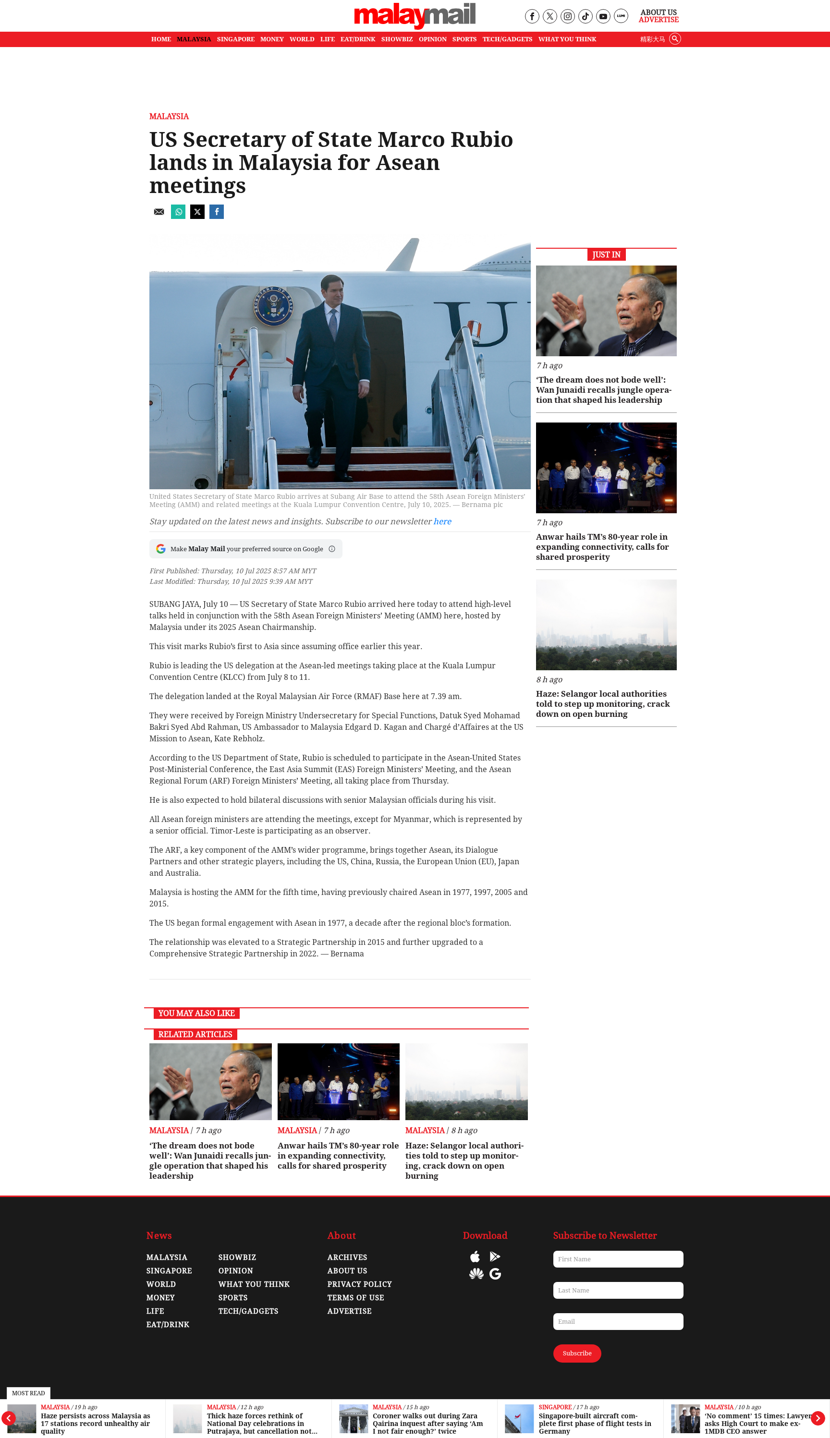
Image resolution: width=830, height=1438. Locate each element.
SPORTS (464, 39)
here (442, 521)
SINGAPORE (236, 39)
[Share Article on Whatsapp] (178, 216)
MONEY (272, 39)
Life (155, 1311)
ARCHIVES (347, 1257)
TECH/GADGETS (508, 39)
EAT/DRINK (358, 39)
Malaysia (55, 1407)
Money (160, 1297)
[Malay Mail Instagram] (567, 17)
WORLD (302, 39)
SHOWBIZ (397, 39)
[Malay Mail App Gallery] (476, 1280)
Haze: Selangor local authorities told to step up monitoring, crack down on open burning (464, 1161)
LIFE (327, 39)
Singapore (555, 1407)
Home (161, 39)
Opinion (236, 1271)
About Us (659, 12)
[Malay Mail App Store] (475, 1263)
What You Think (567, 39)
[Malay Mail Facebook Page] (532, 17)
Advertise (659, 19)
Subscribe (577, 1353)
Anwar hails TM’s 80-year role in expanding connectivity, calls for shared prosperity (338, 1156)
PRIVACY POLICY (360, 1284)
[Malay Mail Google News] (495, 1280)
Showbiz (237, 1257)
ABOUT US (347, 1271)
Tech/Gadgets (249, 1311)
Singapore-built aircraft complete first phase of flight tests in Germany (595, 1423)
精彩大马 (652, 39)
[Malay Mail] (415, 27)
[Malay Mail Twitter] (550, 17)
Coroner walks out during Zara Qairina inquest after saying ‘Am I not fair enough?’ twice (428, 1423)
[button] (332, 549)
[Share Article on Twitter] (197, 216)
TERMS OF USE (356, 1297)
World (161, 1284)
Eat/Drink (168, 1324)
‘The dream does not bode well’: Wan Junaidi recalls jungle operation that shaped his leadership (210, 1161)
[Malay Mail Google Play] (495, 1263)
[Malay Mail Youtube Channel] (603, 17)
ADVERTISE (350, 1311)
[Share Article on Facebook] (216, 216)
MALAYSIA (194, 39)
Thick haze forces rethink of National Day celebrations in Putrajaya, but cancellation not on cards (259, 1423)
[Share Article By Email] (159, 216)
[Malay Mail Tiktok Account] (585, 17)
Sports (233, 1297)
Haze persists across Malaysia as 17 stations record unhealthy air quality (95, 1423)
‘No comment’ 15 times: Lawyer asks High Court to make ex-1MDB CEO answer (758, 1423)
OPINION (433, 39)
